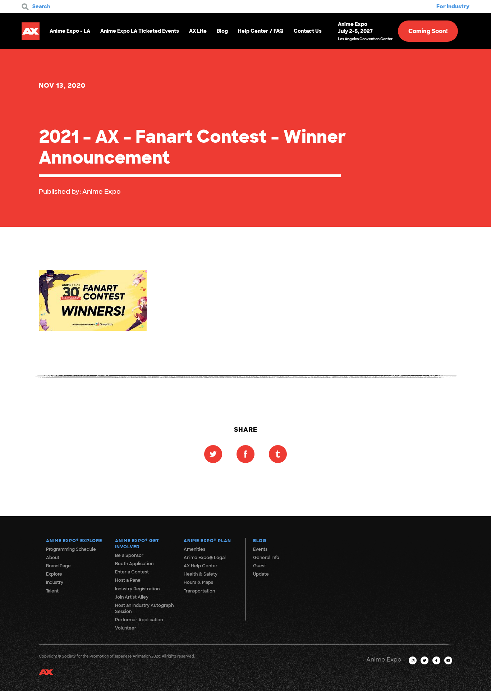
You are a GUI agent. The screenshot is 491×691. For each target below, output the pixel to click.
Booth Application (134, 564)
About (52, 557)
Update (261, 574)
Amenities (194, 549)
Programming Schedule (71, 549)
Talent (52, 591)
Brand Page (58, 566)
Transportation (199, 591)
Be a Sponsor (129, 555)
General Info (266, 557)
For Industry (452, 6)
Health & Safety (200, 574)
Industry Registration (137, 589)
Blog (222, 31)
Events (260, 549)
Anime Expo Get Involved (137, 544)
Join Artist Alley (131, 597)
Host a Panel (128, 580)
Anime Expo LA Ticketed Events (139, 31)
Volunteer (125, 628)
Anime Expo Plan (207, 541)
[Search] (25, 6)
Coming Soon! (428, 31)
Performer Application (139, 620)
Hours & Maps (198, 582)
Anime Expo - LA (70, 31)
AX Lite (198, 31)
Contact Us (308, 31)
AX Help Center (200, 566)
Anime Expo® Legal (205, 557)
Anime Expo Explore (74, 541)
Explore (54, 574)
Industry (54, 582)
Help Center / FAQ (261, 31)
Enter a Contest (132, 572)
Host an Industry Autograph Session (144, 608)
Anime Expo (101, 191)
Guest (259, 566)
